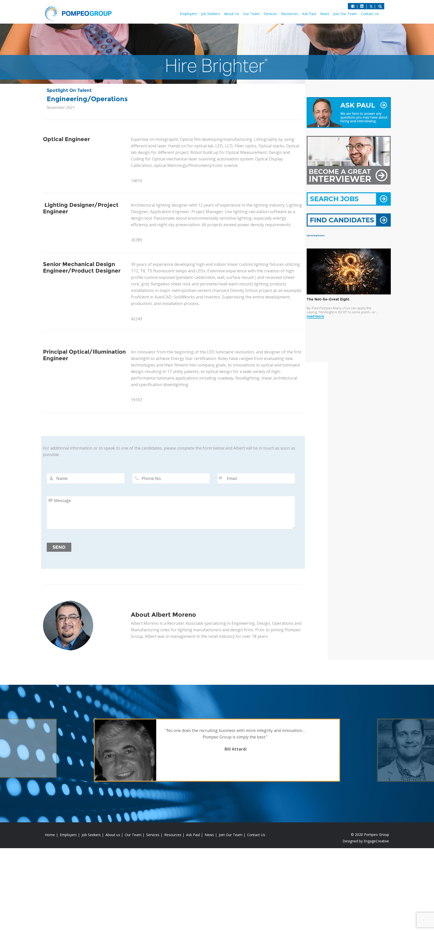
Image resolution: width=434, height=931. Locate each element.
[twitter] (361, 6)
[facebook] (353, 6)
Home (50, 834)
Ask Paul (309, 13)
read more (315, 316)
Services (270, 13)
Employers (188, 13)
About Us (231, 13)
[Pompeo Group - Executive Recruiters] (79, 13)
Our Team (251, 13)
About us (112, 834)
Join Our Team (345, 13)
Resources (289, 13)
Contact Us (370, 13)
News (324, 13)
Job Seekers (210, 13)
